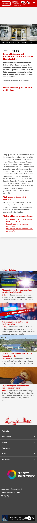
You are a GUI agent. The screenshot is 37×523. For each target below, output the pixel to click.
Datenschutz (15, 489)
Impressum (5, 489)
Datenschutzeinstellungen (10, 492)
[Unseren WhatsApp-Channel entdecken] (2, 496)
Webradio (5, 431)
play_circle (29, 518)
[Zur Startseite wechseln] (6, 3)
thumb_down (25, 518)
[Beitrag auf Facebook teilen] (14, 51)
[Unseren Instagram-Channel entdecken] (8, 496)
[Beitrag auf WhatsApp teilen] (10, 51)
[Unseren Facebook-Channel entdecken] (5, 496)
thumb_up (32, 518)
